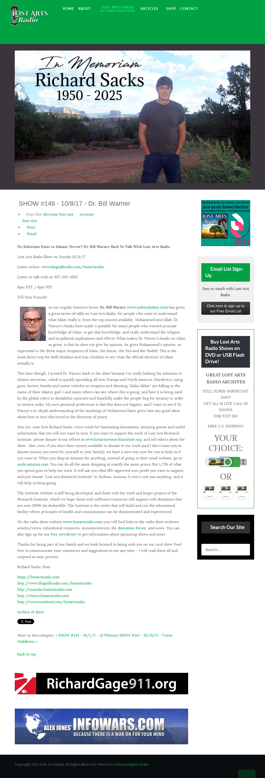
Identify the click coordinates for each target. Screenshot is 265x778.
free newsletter (64, 534)
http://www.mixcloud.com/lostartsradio (51, 601)
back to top (26, 654)
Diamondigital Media (132, 764)
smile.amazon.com (32, 464)
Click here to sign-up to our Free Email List (226, 308)
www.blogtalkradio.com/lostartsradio (73, 267)
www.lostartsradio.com (83, 521)
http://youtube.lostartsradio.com (44, 589)
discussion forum (132, 528)
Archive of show (30, 612)
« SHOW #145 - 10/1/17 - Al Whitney (86, 635)
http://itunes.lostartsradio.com (43, 595)
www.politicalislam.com (147, 307)
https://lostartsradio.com (38, 577)
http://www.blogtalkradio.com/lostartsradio (54, 583)
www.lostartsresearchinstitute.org (113, 439)
